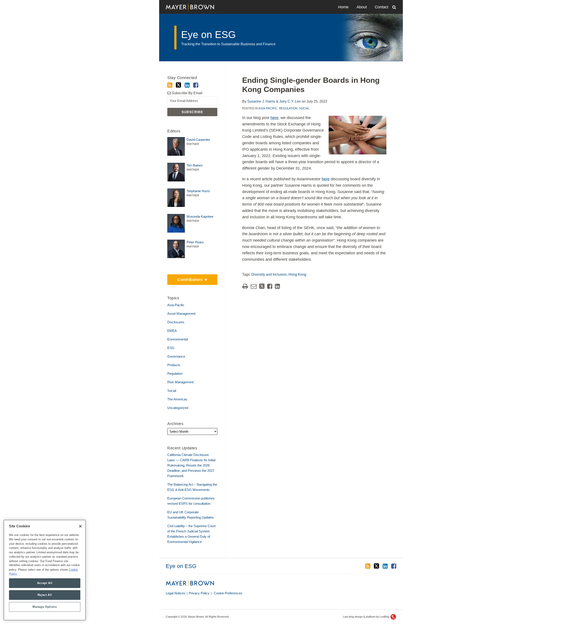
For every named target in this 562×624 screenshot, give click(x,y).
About (362, 7)
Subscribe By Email (186, 93)
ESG (170, 348)
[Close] (80, 526)
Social (304, 108)
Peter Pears (195, 242)
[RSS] (169, 85)
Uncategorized (177, 408)
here (274, 118)
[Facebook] (195, 85)
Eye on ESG (208, 34)
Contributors (185, 278)
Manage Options (44, 606)
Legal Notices (175, 593)
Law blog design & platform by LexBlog (366, 616)
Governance (176, 356)
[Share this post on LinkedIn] (277, 286)
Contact (381, 7)
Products (173, 365)
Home (343, 7)
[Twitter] (178, 85)
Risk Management (180, 382)
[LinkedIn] (187, 85)
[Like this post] (269, 286)
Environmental (177, 339)
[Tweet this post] (262, 286)
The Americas (177, 399)
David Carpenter (198, 139)
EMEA (172, 331)
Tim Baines (195, 165)
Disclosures (175, 322)
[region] (45, 570)
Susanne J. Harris (261, 101)
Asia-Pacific (267, 108)
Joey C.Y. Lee (290, 101)
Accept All (44, 583)
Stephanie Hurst (198, 191)
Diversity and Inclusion (269, 274)
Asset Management (181, 313)
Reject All (45, 595)
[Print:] (245, 286)
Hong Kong (297, 274)
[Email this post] (254, 286)
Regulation (288, 108)
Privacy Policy (199, 593)
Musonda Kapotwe (200, 216)
